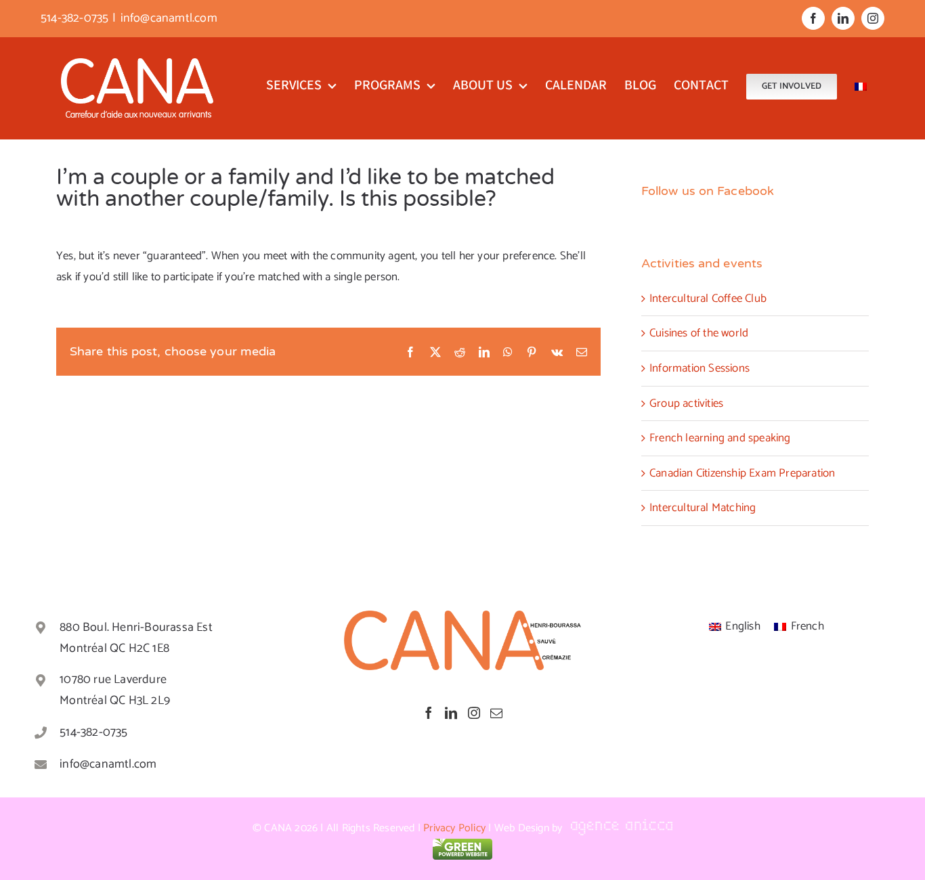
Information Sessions (699, 368)
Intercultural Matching (702, 507)
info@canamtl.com (169, 18)
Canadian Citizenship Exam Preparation (742, 473)
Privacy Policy (454, 828)
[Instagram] (474, 713)
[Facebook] (429, 713)
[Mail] (496, 713)
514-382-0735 (93, 732)
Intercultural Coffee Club (708, 298)
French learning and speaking (720, 437)
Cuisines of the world (698, 333)
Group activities (686, 403)
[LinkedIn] (451, 713)
